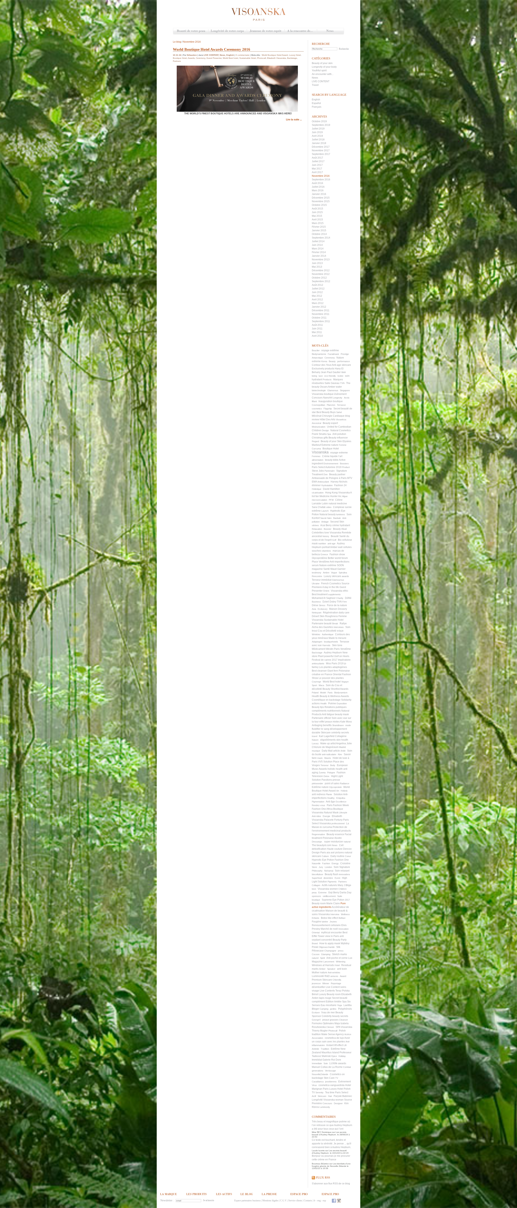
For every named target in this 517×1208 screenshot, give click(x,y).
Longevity (337, 397)
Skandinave (338, 725)
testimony (316, 572)
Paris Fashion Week (338, 805)
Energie (326, 816)
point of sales (332, 783)
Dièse (315, 605)
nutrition (322, 543)
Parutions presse (331, 779)
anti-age (331, 543)
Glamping (325, 954)
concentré (326, 939)
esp (324, 1200)
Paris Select (341, 1092)
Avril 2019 (317, 136)
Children (342, 889)
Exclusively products (323, 368)
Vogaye (345, 681)
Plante (329, 794)
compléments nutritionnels (326, 710)
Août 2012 (317, 285)
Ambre (326, 572)
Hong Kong (331, 492)
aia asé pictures (335, 852)
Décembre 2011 (320, 310)
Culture (325, 856)
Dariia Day (345, 892)
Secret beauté (339, 998)
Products (327, 379)
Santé (326, 569)
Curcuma (316, 448)
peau (314, 892)
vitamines (326, 551)
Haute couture (335, 848)
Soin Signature (342, 867)
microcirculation (319, 500)
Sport (314, 685)
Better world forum (338, 558)
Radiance (344, 783)
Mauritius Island (330, 1052)
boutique (316, 900)
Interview (334, 914)
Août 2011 (317, 325)
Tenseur (324, 765)
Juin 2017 (317, 165)
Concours (327, 1103)
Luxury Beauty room (330, 994)
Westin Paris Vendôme (338, 649)
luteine (325, 921)
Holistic (344, 791)
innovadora (344, 874)
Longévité (317, 1099)
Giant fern (332, 670)
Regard (315, 441)
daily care (344, 612)
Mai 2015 (317, 215)
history (326, 536)
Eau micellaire (328, 1005)
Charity (339, 598)
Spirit (322, 958)
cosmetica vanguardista (331, 1085)
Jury (321, 867)
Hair (330, 1096)
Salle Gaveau (332, 383)
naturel (315, 958)
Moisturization (318, 427)
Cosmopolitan (318, 405)
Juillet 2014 (318, 241)
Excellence (341, 801)
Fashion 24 (340, 485)
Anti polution (339, 434)
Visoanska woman (333, 1099)
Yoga (339, 1005)
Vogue (334, 572)
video (328, 507)
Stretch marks (339, 954)
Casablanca (318, 1081)
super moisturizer (333, 841)
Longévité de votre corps (227, 31)
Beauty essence (335, 834)
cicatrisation (318, 492)
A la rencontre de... (300, 31)
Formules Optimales (323, 1023)
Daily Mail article (331, 750)
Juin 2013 (317, 263)
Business (316, 601)
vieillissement (329, 896)
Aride (343, 751)
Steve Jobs (318, 470)
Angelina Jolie (344, 743)
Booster (327, 529)
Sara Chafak (319, 507)
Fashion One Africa (322, 808)
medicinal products (340, 830)
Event (337, 878)
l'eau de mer (328, 1012)
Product (346, 467)
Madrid (342, 747)
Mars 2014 (318, 248)
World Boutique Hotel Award (275, 55)
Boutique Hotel (331, 448)
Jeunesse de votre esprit (265, 31)
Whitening (340, 961)
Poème (332, 703)
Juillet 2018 (318, 139)
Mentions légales (270, 1200)
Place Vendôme (320, 561)
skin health (342, 739)
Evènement (344, 1081)
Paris (330, 692)
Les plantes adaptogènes (333, 667)
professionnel (338, 823)
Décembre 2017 (321, 146)
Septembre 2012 (321, 281)
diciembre (328, 878)
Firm (344, 601)
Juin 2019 (317, 132)
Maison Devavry (338, 609)
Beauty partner (337, 474)
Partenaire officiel (321, 718)
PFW (331, 500)
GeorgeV (316, 1020)
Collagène (341, 736)
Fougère (316, 921)
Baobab (337, 518)
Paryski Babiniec (343, 1096)
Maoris (327, 758)
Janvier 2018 (319, 143)
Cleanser (343, 1020)
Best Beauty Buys (326, 412)
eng (319, 1200)
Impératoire (344, 659)
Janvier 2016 (319, 194)
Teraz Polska (342, 990)
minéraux (323, 638)
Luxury (315, 743)
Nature (315, 740)
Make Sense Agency (332, 1034)
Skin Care (329, 1078)
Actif (314, 1096)
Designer (338, 1103)
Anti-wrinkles (334, 972)
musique (316, 751)
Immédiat (317, 1059)
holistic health (335, 768)
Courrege (316, 681)
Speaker (331, 969)
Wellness (345, 914)
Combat (347, 1067)
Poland (315, 692)
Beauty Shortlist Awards (335, 689)
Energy (335, 863)
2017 (347, 900)
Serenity (319, 1092)
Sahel (339, 412)
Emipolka (340, 798)
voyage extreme (339, 452)
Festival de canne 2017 (324, 659)
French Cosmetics (331, 583)
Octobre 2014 (319, 234)
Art (337, 791)
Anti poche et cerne (337, 958)
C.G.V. (283, 1200)
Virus (314, 1085)
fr (314, 1200)
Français (316, 106)
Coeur (348, 856)
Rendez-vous (318, 805)
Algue (345, 496)
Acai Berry (326, 525)
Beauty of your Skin (331, 441)
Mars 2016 (318, 190)
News (330, 31)
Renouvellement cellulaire (326, 925)
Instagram (339, 1201)
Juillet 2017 (318, 161)
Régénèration (330, 612)
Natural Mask (331, 812)
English (316, 99)
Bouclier (316, 350)
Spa (329, 434)
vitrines (315, 525)
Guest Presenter (214, 58)
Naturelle (316, 863)
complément (318, 1001)
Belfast (342, 918)
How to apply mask (329, 943)
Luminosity (324, 1107)
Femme (342, 445)
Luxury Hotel (336, 1088)
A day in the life (330, 587)
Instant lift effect (334, 1045)
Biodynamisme (319, 354)
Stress (322, 605)
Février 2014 (319, 252)
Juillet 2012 (318, 288)
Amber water (335, 386)
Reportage (336, 983)
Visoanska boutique (323, 394)
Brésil (315, 994)
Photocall (332, 1030)
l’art (340, 456)
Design (325, 430)
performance (343, 361)
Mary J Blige (344, 885)
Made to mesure (337, 638)
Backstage (317, 652)
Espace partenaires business (247, 1200)
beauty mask (342, 714)
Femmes (316, 456)
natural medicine (338, 503)
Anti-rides (316, 816)
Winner (325, 983)
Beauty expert (330, 423)
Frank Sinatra (319, 434)
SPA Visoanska (344, 1027)
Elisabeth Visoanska (276, 58)
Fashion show (337, 554)
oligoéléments (328, 739)
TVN (342, 383)
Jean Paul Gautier (331, 372)
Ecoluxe (316, 1012)
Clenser (330, 1027)
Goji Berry (333, 892)
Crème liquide (330, 456)
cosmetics (317, 408)
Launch (325, 511)
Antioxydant (323, 481)
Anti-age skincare (341, 365)
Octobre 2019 (319, 121)
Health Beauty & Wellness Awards (330, 696)
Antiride (315, 1049)
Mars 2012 (318, 303)
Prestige (345, 354)
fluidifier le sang (320, 729)
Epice (334, 1056)
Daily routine (337, 856)
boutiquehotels (331, 641)
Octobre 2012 (319, 277)
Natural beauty (327, 514)
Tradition (325, 1049)
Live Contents (327, 990)
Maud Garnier (338, 569)
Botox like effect (329, 918)
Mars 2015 (318, 223)
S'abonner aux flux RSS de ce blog (331, 1183)
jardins (333, 1009)
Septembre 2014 (321, 237)
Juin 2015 (317, 212)
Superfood (317, 878)
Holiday (342, 1056)
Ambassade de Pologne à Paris (329, 478)
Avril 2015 (317, 219)
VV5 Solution (325, 761)
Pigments (332, 881)
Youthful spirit (319, 70)
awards (345, 576)
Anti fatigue (328, 714)
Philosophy (317, 870)
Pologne (331, 772)
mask (320, 758)
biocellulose (317, 874)
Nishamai (328, 870)
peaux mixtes (332, 721)
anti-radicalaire (329, 754)
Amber (322, 969)
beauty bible (331, 459)
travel (314, 736)
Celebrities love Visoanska (326, 532)
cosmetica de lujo (334, 1038)
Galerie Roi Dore (332, 1059)
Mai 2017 (317, 168)
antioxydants (318, 663)
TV (336, 1078)
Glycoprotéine (319, 558)
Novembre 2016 (321, 176)
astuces (334, 976)
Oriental (315, 932)
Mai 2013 (317, 266)
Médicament (318, 649)
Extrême (335, 1048)
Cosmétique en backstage (326, 699)
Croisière (345, 863)
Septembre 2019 (321, 125)
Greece (324, 554)
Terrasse (341, 405)
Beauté (335, 536)
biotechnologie (319, 390)
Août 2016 (317, 183)
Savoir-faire (326, 518)
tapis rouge (325, 998)
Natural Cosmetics (340, 430)
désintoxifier (318, 987)
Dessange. (317, 841)
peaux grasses (330, 1019)
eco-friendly (330, 376)
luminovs (340, 514)
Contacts (308, 1200)
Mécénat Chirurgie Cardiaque (328, 415)
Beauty (332, 361)
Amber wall (336, 547)
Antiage (325, 521)
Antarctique (317, 357)
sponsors (316, 896)
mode (348, 725)
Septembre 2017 (321, 154)
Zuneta (322, 772)
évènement (340, 394)
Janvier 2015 (319, 230)
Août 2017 (317, 157)
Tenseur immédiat (321, 579)
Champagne (330, 950)
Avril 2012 (317, 299)
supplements (334, 594)
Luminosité (318, 976)
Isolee (340, 376)
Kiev (340, 754)
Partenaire (330, 471)
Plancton (331, 405)
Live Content (333, 987)
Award (343, 976)
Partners (342, 881)
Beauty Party (340, 939)
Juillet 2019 (318, 128)
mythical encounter (331, 932)
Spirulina (343, 572)
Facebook (334, 1201)
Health (323, 703)
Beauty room (319, 903)
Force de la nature (337, 605)
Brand (315, 943)
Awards (191, 58)
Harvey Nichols (339, 481)
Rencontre (317, 576)
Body (332, 765)
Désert (315, 616)
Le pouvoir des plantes (331, 678)
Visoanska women (328, 888)
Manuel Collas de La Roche (327, 1067)
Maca (321, 685)
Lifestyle (343, 812)
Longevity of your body (324, 66)
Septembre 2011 (321, 321)
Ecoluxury (323, 609)
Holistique (316, 489)
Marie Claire (333, 903)
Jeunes (333, 921)
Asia (314, 609)
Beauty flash (331, 874)
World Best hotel (332, 681)
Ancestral (316, 423)
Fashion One (342, 859)
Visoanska (320, 452)
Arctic (347, 397)
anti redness (318, 794)
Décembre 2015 (321, 197)
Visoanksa (341, 419)
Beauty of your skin (322, 63)
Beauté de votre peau (190, 31)
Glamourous (338, 580)
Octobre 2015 (319, 205)
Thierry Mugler (320, 1030)
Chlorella (337, 980)
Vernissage (330, 1070)
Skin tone (337, 645)
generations (317, 1070)
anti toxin (342, 968)
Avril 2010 (317, 335)
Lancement (328, 961)
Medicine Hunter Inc (330, 496)
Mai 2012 (317, 295)
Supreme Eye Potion (333, 899)
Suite (339, 896)
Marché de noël (329, 928)
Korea (324, 361)
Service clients (295, 1200)
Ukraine (315, 583)
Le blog (177, 41)
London (328, 867)
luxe (321, 376)
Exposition (342, 703)
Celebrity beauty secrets (335, 1016)
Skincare (322, 1096)
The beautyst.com (321, 845)
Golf (334, 540)
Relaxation (317, 529)
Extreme (322, 892)
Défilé (348, 598)
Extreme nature (330, 445)
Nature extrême (327, 565)
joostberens (331, 1081)
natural (347, 841)
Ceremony (330, 357)
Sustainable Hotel (334, 619)
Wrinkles (316, 634)
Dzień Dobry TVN (332, 601)
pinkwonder (317, 783)
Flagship (328, 408)
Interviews (339, 627)
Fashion (326, 863)
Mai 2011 (317, 332)
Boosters (344, 463)
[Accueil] (258, 14)
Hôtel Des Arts (327, 419)
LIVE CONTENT (320, 81)
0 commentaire (242, 55)
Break (335, 623)
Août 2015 (317, 208)
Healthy (331, 798)
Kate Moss (346, 721)
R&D (327, 976)
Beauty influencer (338, 437)
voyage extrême (330, 350)
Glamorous (332, 390)
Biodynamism (340, 692)
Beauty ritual (340, 529)
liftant (314, 401)
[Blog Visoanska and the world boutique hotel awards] (237, 89)
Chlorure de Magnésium (325, 747)
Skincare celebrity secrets (335, 732)
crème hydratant (341, 525)
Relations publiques (336, 707)
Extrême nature (320, 787)
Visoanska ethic (339, 590)
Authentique (327, 634)
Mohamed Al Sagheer (324, 598)
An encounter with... (322, 74)
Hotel (337, 965)
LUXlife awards (337, 1063)
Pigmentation (318, 801)
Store (314, 867)
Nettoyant (316, 612)
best (314, 889)
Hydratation (327, 485)
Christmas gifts (320, 437)
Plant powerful (326, 656)
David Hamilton (331, 489)
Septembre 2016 (321, 179)
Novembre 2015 (321, 201)
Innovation (343, 929)
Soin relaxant (342, 870)
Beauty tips (318, 707)
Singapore (345, 390)
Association (317, 1038)
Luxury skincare (332, 576)
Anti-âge (330, 801)
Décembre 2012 (321, 270)
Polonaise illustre (332, 838)
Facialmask (333, 354)
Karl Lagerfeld (326, 736)
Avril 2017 (317, 172)
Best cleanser (319, 670)
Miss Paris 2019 (335, 663)
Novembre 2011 (320, 314)
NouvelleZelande (320, 1074)
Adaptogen (317, 641)
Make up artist (328, 743)
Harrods (326, 645)
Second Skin (337, 521)
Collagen (316, 885)
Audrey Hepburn (333, 652)
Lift (345, 1045)
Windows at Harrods (323, 965)
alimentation (317, 460)
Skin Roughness (329, 616)
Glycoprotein (335, 787)
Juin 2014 (317, 245)
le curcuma (326, 827)
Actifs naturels (329, 885)
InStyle (340, 631)
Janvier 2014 (319, 255)
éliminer (316, 485)
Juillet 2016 (318, 186)
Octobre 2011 (319, 317)
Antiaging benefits (322, 725)
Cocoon (315, 954)
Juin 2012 (317, 292)
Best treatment (320, 594)
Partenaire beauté (322, 623)
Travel (315, 85)
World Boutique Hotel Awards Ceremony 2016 (211, 49)
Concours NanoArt (322, 397)
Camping (324, 1009)
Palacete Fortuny (333, 819)
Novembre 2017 (321, 150)
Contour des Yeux (321, 365)
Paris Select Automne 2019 (327, 467)
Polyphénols (345, 1008)
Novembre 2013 (321, 259)
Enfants (315, 918)
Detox (326, 776)
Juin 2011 (317, 328)
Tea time (329, 1092)
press (341, 950)
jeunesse (316, 983)
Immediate (317, 1063)
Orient (326, 591)
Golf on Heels (341, 656)
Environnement (331, 463)
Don (326, 474)
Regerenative (318, 834)
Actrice (347, 1034)
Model (323, 692)
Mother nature (319, 972)
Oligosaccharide (327, 947)
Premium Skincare (322, 979)
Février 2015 (319, 226)
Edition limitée (334, 1001)
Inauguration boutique (330, 401)
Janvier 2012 (319, 306)
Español (316, 103)
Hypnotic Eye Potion (323, 859)
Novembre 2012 (321, 274)
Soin (326, 1063)
